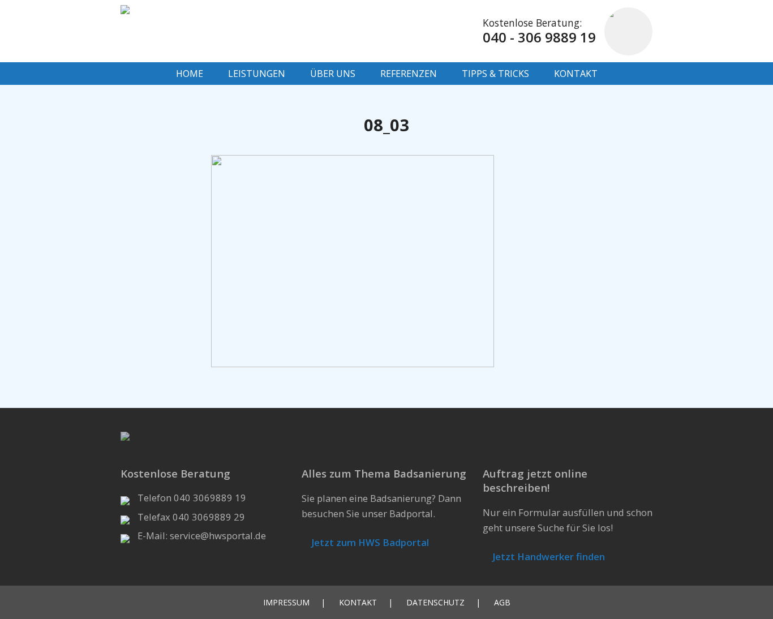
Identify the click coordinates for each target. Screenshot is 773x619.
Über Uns (332, 73)
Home (189, 73)
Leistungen (256, 73)
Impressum (286, 602)
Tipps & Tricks (495, 73)
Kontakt (576, 73)
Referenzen (408, 73)
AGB (502, 602)
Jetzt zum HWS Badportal (369, 542)
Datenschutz (435, 602)
